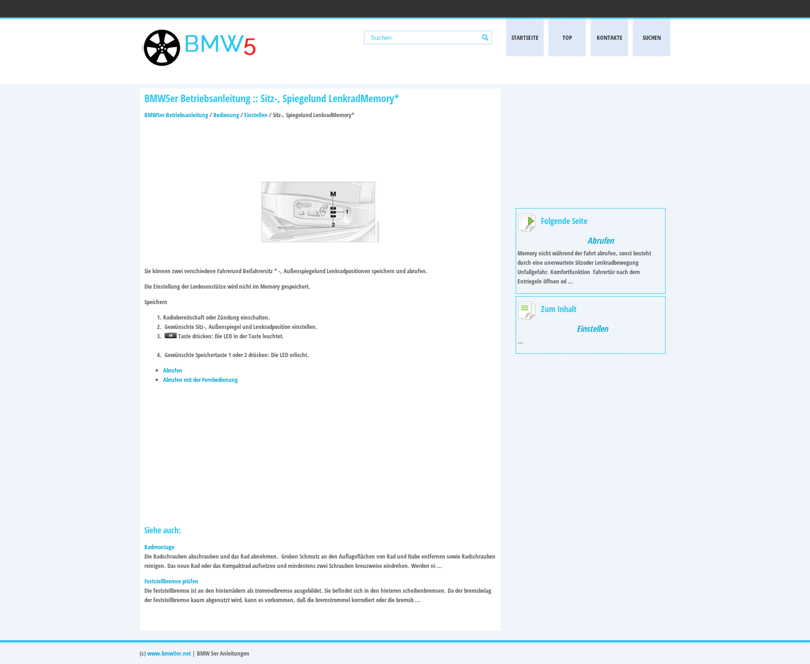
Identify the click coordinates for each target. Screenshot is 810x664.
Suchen (652, 37)
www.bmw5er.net (169, 653)
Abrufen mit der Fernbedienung (200, 379)
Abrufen (172, 370)
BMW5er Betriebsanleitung (176, 115)
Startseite (525, 37)
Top (567, 37)
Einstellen (256, 115)
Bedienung (226, 115)
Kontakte (609, 37)
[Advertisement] (320, 147)
